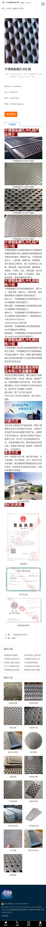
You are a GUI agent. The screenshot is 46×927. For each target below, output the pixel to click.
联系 (40, 925)
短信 (28, 925)
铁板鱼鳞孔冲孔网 (20, 635)
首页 (5, 925)
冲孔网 (8, 9)
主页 (3, 9)
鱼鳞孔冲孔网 (18, 9)
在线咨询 (11, 114)
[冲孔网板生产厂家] (17, 2)
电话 (17, 925)
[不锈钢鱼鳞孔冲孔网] (22, 41)
